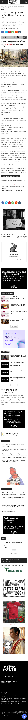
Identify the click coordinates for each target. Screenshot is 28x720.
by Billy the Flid (7, 28)
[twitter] (20, 258)
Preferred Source (8, 44)
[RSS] (16, 676)
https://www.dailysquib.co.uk (14, 256)
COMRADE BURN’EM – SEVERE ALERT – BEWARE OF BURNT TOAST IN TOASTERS (14, 461)
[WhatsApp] (12, 32)
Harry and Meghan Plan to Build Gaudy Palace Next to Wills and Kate (17, 306)
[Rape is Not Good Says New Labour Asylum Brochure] (5, 314)
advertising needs (8, 182)
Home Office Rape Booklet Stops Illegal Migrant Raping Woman (13, 445)
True (5, 545)
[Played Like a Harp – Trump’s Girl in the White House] (5, 321)
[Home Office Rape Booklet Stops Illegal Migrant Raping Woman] (5, 299)
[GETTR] (9, 676)
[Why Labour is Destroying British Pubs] (5, 372)
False (5, 547)
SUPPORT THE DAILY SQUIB (9, 184)
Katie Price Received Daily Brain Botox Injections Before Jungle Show (21, 236)
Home (2, 6)
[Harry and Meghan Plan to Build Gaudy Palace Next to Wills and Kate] (5, 306)
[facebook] (7, 258)
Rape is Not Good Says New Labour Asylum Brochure (14, 454)
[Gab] (5, 676)
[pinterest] (15, 258)
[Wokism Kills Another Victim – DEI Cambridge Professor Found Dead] (5, 357)
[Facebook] (2, 32)
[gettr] (12, 258)
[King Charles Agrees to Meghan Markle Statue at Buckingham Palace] (5, 379)
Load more (13, 326)
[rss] (17, 258)
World (6, 6)
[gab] (10, 258)
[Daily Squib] (2, 28)
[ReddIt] (16, 32)
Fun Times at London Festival (14, 502)
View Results (14, 553)
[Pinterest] (9, 32)
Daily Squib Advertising (14, 625)
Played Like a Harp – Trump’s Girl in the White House (14, 457)
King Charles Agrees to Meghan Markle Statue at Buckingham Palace (17, 379)
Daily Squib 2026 (22, 711)
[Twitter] (6, 32)
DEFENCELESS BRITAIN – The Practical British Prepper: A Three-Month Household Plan (18, 364)
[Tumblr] (19, 32)
